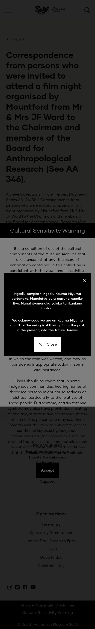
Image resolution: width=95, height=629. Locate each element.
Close (52, 344)
